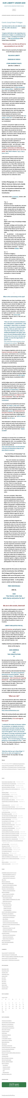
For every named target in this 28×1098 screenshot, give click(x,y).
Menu (14, 9)
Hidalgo (17, 248)
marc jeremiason (5, 954)
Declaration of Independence (11, 389)
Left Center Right (5, 844)
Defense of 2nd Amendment (9, 890)
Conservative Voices (7, 904)
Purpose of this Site (6, 1051)
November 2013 (5, 970)
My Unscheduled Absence (7, 796)
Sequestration (6, 1072)
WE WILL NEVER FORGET (7, 1061)
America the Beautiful (7, 929)
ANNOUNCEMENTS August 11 (9, 874)
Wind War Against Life (6, 1074)
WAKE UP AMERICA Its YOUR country (10, 856)
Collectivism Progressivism (18, 763)
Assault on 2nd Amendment (8, 888)
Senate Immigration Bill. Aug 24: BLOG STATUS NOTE (13, 808)
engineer (10, 411)
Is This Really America (12, 767)
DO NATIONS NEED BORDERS (8, 828)
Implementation (6, 1068)
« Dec (3, 1011)
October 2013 (5, 972)
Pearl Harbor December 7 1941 (8, 782)
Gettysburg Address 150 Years (8, 787)
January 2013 (4, 988)
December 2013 (5, 969)
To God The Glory (5, 794)
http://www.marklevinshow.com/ (10, 710)
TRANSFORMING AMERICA (8, 887)
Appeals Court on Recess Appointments (10, 858)
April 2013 (4, 983)
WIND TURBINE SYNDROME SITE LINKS (11, 899)
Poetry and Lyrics (5, 926)
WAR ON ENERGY (5, 892)
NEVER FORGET (5, 792)
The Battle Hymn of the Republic (10, 931)
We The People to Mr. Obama (8, 799)
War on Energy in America (7, 1058)
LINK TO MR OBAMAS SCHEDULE (9, 912)
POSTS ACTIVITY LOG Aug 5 (9, 876)
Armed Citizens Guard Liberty (8, 1022)
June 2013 (4, 979)
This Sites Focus (5, 853)
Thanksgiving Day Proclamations (9, 783)
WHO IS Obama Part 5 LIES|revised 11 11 (11, 789)
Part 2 (22, 151)
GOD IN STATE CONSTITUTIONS (10, 885)
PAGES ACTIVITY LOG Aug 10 (9, 878)
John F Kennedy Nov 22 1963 (8, 785)
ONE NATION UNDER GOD (7, 883)
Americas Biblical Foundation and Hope (10, 831)
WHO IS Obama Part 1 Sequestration (10, 839)
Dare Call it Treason (19, 765)
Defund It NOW (5, 798)
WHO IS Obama (5, 1063)
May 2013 (4, 981)
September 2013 (5, 974)
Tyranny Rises (5, 1054)
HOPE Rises (4, 767)
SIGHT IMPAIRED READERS (8, 942)
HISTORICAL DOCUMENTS (7, 913)
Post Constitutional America (10, 769)
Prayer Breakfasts (7, 910)
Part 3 (3, 153)
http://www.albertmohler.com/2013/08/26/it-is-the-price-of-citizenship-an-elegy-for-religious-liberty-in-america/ (13, 448)
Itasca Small (4, 953)
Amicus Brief (17, 314)
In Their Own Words (6, 903)
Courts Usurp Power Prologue (12, 22)
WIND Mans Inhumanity (7, 826)
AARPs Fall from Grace (6, 847)
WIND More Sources (7, 901)
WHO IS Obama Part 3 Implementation (10, 835)
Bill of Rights (21, 375)
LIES (4, 1070)
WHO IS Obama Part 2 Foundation (9, 837)
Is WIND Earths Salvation (7, 830)
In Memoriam (5, 1036)
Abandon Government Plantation (9, 817)
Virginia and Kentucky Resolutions (10, 922)
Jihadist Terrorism (7, 908)
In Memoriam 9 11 (6, 805)
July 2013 (4, 978)
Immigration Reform (6, 1035)
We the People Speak (6, 1060)
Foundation (5, 1065)
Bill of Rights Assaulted (7, 814)
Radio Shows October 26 (8, 938)
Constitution (15, 196)
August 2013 (4, 976)
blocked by (15, 1085)
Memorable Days (5, 1042)
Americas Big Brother (6, 819)
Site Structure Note (6, 940)
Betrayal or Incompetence (7, 1024)
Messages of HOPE (6, 846)
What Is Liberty (5, 862)
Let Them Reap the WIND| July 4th (9, 815)
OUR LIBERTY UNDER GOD (14, 3)
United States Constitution (8, 917)
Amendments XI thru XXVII (9, 921)
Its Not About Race (6, 812)
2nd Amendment (7, 906)
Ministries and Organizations (9, 935)
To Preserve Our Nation (7, 849)
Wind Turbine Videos (7, 897)
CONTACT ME (5, 944)
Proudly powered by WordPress (8, 1095)
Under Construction (6, 863)
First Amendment (14, 38)
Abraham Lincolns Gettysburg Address (11, 924)
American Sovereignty (6, 1020)
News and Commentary (8, 937)
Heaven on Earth (6, 1067)
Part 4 (13, 418)
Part (6, 153)
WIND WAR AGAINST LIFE (7, 896)
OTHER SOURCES (5, 933)
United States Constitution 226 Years (10, 801)
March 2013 (4, 985)
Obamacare (4, 1044)
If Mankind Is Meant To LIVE (9, 928)
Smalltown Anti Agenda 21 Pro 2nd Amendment (12, 840)
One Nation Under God (7, 1045)
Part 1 (19, 151)
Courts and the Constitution (8, 765)
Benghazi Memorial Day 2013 (8, 824)
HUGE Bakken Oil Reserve (7, 855)
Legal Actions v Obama (7, 1040)
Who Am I (4, 880)
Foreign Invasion (5, 1031)
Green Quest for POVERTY (8, 894)
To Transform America (7, 851)
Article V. (11, 676)
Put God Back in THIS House (8, 821)
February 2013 (5, 986)
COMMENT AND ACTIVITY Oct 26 (9, 872)
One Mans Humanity (6, 822)
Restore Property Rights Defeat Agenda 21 (11, 1052)
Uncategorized (5, 1056)
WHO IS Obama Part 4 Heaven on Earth (10, 833)
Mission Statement (6, 881)
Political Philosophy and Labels (8, 1047)
